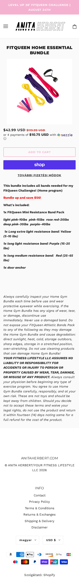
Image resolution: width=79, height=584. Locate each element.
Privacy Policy (39, 502)
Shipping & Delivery (39, 521)
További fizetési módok (39, 175)
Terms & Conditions (39, 508)
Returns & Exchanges (39, 514)
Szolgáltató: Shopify (39, 575)
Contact (40, 495)
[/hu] (40, 26)
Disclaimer (39, 527)
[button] (39, 137)
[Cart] (73, 26)
